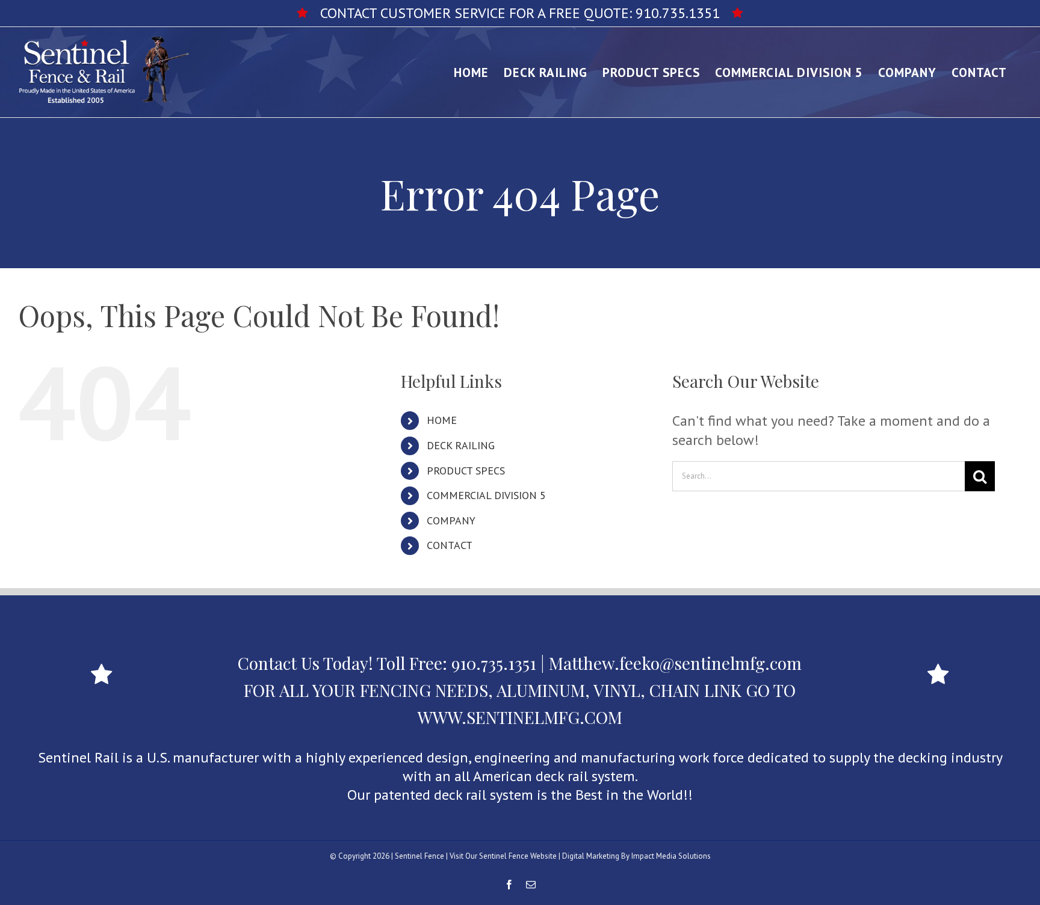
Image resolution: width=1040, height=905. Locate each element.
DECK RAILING (461, 445)
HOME (442, 420)
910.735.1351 (678, 13)
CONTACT (449, 545)
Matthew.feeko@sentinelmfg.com (675, 663)
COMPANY (451, 520)
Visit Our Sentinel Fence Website (503, 856)
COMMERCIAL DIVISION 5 (486, 495)
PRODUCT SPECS (466, 470)
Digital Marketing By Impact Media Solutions (636, 856)
